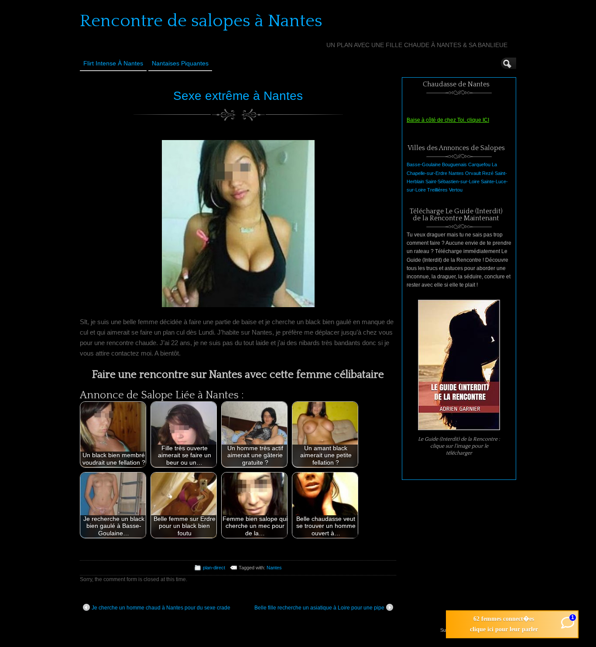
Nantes (274, 567)
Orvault (473, 173)
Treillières (437, 189)
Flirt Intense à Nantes (113, 63)
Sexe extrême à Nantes (238, 96)
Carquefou (479, 164)
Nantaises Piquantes (180, 63)
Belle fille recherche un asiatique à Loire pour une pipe (319, 608)
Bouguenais (454, 164)
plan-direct (214, 567)
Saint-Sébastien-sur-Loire (452, 181)
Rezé (487, 173)
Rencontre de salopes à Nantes (201, 21)
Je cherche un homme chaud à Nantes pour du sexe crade (161, 608)
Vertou (455, 189)
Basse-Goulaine (424, 164)
